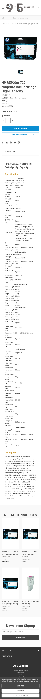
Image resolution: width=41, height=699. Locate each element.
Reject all (20, 690)
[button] (20, 151)
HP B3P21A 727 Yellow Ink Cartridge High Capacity (29, 554)
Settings (20, 686)
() (38, 8)
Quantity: (6, 116)
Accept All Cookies (20, 695)
